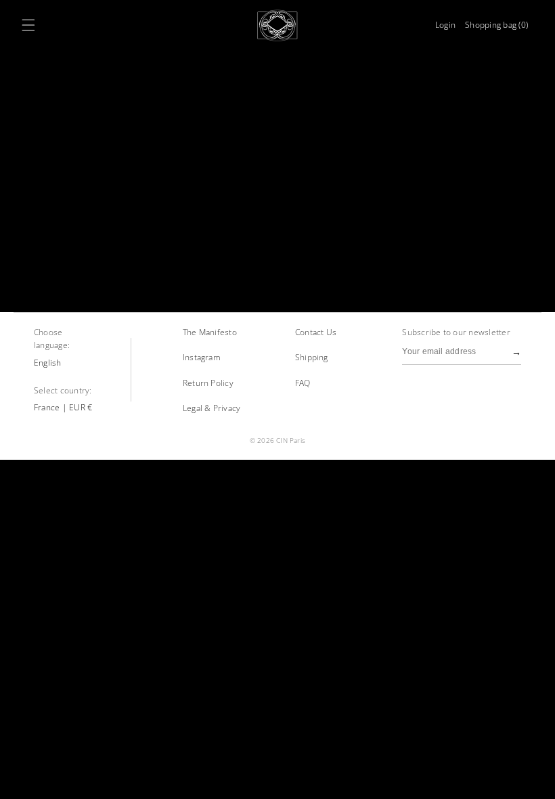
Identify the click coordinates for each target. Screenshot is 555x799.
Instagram (202, 357)
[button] (28, 25)
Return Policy (208, 383)
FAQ (303, 383)
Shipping (311, 357)
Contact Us (315, 332)
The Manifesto (210, 332)
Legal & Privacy (212, 408)
